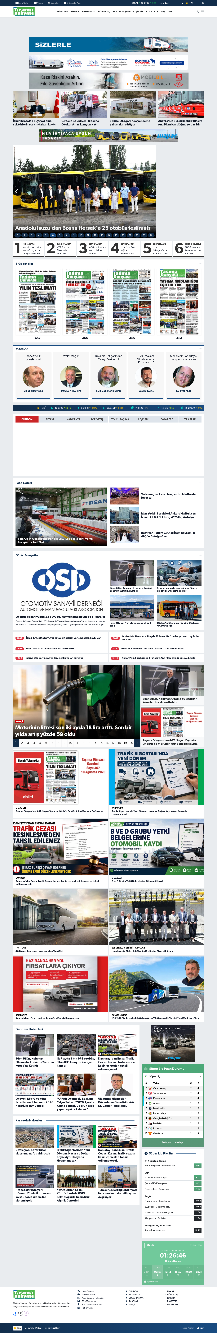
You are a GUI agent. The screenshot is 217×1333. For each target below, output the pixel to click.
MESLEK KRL (172, 1304)
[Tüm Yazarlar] (200, 348)
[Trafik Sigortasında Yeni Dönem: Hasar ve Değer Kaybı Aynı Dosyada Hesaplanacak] (156, 777)
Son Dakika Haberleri (92, 1304)
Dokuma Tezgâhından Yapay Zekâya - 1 (108, 358)
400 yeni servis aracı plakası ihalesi (97, 250)
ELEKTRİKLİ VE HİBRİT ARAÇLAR (128, 948)
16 (123, 235)
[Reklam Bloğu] (108, 44)
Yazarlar (55, 3)
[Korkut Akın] (184, 376)
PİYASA (75, 11)
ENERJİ (132, 1304)
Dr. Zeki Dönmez (33, 391)
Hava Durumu (88, 1291)
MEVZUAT (117, 878)
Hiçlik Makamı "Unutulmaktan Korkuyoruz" (146, 359)
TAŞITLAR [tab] (190, 419)
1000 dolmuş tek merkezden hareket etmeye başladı (193, 250)
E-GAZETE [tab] (167, 419)
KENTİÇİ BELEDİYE (193, 244)
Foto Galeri (23, 3)
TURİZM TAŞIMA (64, 244)
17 (130, 235)
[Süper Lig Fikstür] (200, 1153)
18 (137, 235)
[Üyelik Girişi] (201, 3)
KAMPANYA (88, 11)
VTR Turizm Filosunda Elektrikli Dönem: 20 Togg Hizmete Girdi (65, 250)
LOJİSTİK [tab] (143, 419)
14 (109, 235)
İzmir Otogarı (71, 356)
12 (95, 235)
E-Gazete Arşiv (74, 3)
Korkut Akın (183, 391)
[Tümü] (200, 264)
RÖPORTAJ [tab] (97, 419)
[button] (16, 191)
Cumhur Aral (146, 391)
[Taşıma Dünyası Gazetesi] (24, 11)
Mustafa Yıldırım (71, 391)
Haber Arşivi (87, 1308)
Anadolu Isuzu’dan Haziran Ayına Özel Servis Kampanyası (47, 1018)
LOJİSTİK (138, 11)
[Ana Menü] (202, 12)
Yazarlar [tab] (22, 348)
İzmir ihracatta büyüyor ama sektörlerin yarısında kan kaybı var (63, 638)
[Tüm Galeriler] (200, 483)
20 (151, 235)
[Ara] (197, 12)
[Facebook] (15, 1313)
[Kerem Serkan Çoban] (108, 376)
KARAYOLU (117, 808)
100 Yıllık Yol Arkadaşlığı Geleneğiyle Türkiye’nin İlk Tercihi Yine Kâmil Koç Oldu (155, 1018)
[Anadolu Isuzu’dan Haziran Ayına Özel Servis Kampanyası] (60, 984)
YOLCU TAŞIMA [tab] (120, 419)
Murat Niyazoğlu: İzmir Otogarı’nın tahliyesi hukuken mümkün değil (31, 250)
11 (88, 235)
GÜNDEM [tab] (26, 419)
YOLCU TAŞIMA (122, 11)
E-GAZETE (152, 11)
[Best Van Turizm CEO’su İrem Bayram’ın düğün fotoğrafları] (124, 534)
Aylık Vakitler (152, 1282)
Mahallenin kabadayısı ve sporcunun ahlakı (183, 358)
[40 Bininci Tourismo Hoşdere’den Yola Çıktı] (60, 917)
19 (144, 235)
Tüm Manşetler (89, 1301)
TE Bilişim (199, 1328)
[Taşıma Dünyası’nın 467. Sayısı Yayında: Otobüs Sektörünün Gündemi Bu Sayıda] (60, 777)
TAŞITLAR (166, 11)
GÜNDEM (62, 11)
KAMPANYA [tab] (73, 419)
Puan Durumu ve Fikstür (93, 1298)
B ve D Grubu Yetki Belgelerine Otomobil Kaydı (137, 881)
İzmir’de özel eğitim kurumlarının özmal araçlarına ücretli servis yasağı (128, 250)
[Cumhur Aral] (146, 376)
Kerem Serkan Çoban (108, 391)
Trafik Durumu (88, 1294)
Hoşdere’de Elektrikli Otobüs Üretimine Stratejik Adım (142, 951)
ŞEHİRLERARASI (29, 244)
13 (102, 235)
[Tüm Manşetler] (200, 555)
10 (81, 235)
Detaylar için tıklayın (173, 1142)
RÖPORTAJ (104, 11)
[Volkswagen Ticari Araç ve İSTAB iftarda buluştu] (124, 496)
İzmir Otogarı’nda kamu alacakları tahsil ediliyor (161, 250)
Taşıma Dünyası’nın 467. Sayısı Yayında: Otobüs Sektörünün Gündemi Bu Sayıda (59, 811)
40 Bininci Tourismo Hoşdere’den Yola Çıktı (39, 951)
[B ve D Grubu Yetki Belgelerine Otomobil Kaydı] (156, 847)
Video (40, 3)
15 (116, 235)
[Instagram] (26, 1313)
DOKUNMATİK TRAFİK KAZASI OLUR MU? (50, 648)
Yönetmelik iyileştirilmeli (33, 358)
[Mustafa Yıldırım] (71, 376)
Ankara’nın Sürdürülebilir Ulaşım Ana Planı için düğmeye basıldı (159, 658)
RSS (19, 1328)
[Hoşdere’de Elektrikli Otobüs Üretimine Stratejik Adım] (156, 917)
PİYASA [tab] (50, 419)
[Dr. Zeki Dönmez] (33, 376)
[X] (20, 1313)
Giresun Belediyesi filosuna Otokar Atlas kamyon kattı (153, 648)
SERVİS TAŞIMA (95, 244)
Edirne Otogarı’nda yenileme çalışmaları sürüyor (54, 658)
